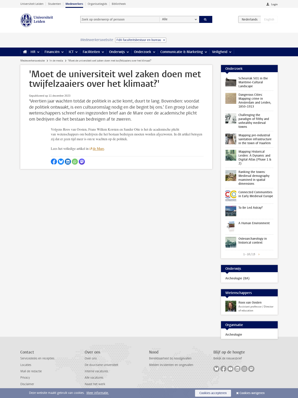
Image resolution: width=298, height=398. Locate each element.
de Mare (98, 148)
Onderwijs (117, 52)
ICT (71, 52)
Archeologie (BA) (237, 278)
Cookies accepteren (213, 393)
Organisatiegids (97, 4)
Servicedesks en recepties (37, 358)
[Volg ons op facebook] (223, 369)
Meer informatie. (97, 393)
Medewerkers (74, 4)
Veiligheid (219, 52)
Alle (165, 19)
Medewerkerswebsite (32, 60)
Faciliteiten (91, 52)
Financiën (52, 52)
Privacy (25, 378)
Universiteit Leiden (31, 4)
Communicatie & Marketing (181, 52)
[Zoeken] (205, 19)
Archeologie (233, 335)
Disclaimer (27, 384)
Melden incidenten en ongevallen (171, 365)
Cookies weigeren (252, 393)
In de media (56, 60)
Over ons (91, 358)
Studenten (54, 4)
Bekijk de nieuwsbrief (227, 358)
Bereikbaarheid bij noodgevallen (170, 358)
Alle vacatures (94, 378)
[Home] (24, 52)
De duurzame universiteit (101, 365)
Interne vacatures (96, 371)
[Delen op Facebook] (54, 162)
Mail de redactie (31, 371)
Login (274, 4)
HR (33, 52)
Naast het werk (95, 384)
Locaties (25, 365)
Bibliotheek (119, 4)
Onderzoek (142, 52)
